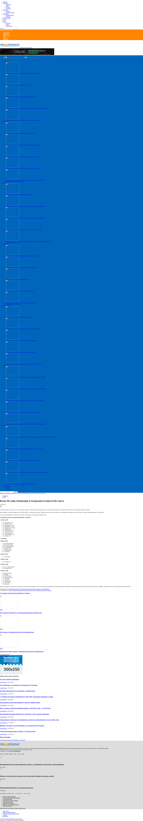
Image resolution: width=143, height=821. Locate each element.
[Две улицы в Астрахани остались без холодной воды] (9, 628)
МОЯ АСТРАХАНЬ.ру (6, 493)
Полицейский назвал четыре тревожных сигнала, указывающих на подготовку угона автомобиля (31, 437)
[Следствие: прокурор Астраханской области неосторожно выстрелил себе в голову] (12, 107)
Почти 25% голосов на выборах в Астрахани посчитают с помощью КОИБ (25, 206)
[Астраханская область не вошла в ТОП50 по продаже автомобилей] (12, 459)
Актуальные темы (7, 799)
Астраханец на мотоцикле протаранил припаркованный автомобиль (23, 328)
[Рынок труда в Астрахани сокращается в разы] (12, 278)
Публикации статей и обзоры (10, 800)
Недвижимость (10, 15)
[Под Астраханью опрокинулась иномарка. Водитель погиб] (12, 351)
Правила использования (9, 812)
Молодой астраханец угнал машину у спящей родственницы (21, 340)
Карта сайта (6, 811)
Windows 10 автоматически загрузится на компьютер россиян (21, 96)
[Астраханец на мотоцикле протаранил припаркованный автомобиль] (12, 327)
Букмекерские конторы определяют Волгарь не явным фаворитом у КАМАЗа (26, 377)
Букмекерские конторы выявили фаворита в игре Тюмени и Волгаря (23, 412)
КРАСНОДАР (3, 808)
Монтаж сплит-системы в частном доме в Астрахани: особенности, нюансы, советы (27, 776)
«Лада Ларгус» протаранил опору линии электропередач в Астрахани (24, 364)
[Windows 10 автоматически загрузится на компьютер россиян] (12, 95)
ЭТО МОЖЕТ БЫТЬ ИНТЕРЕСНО (10, 593)
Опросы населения (8, 802)
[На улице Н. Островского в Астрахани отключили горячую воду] (12, 155)
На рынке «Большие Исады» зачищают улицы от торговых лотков (23, 168)
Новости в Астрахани (8, 803)
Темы (4, 36)
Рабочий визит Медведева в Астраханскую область (19, 194)
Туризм (8, 7)
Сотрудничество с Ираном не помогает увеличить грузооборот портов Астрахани (30, 590)
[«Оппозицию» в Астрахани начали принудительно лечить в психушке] (12, 228)
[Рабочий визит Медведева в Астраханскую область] (12, 193)
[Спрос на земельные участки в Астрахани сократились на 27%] (12, 254)
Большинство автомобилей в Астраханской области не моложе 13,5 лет (24, 448)
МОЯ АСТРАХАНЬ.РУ (7, 819)
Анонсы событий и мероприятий (11, 798)
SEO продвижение (18, 819)
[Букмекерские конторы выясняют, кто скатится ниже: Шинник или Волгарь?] (12, 422)
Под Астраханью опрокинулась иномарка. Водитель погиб (21, 352)
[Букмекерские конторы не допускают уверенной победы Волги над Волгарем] (12, 387)
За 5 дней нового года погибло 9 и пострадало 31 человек (18, 685)
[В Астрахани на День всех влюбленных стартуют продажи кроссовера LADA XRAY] (12, 470)
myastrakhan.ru (3, 682)
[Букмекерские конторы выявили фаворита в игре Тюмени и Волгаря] (12, 411)
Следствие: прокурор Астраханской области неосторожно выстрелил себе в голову (27, 108)
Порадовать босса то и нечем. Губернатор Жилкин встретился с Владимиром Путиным (28, 241)
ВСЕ (7, 181)
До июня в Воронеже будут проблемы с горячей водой (17, 691)
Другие (5, 22)
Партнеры (5, 38)
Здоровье (8, 8)
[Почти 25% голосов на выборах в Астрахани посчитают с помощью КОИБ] (12, 205)
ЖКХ (7, 5)
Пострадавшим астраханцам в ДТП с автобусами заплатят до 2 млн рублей (25, 180)
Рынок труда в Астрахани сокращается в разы (17, 279)
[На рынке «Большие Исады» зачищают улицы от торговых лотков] (12, 167)
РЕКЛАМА (6, 34)
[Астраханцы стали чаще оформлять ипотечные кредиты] (12, 289)
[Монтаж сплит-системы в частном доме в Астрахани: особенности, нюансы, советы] (3, 773)
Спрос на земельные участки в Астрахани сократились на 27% (22, 255)
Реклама (8, 16)
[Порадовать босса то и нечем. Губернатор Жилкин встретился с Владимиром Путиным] (12, 240)
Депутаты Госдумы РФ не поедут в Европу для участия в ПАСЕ (22, 73)
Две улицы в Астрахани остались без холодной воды (17, 632)
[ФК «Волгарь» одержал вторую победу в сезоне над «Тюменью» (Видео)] (12, 399)
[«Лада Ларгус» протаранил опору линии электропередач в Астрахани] (12, 362)
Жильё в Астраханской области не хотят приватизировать (20, 302)
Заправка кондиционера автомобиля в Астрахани (12, 740)
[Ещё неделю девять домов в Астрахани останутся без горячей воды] (9, 647)
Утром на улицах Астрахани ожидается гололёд (18, 85)
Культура (8, 23)
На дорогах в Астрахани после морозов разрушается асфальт (21, 484)
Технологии (9, 26)
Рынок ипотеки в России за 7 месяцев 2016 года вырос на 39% (22, 267)
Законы (8, 11)
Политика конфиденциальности (11, 813)
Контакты (5, 39)
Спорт (4, 19)
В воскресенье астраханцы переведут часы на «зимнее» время (20, 702)
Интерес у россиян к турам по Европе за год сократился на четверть (22, 725)
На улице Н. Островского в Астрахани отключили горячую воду (22, 156)
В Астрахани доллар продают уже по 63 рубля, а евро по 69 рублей (23, 120)
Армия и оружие (10, 12)
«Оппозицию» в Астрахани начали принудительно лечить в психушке (24, 229)
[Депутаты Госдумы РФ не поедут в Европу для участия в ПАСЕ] (12, 72)
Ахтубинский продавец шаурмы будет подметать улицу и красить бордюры (24, 714)
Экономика (6, 14)
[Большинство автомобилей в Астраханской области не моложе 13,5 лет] (12, 447)
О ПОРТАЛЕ (6, 32)
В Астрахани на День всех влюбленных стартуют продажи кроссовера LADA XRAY (27, 472)
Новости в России (7, 806)
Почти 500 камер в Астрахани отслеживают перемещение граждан (23, 145)
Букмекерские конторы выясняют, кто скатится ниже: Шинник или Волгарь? (25, 424)
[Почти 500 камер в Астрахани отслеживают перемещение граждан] (12, 143)
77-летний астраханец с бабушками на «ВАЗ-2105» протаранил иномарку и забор (26, 697)
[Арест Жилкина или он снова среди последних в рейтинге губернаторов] (12, 216)
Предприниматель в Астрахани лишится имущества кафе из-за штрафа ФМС (29, 589)
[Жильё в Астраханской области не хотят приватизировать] (12, 301)
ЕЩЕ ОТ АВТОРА (25, 593)
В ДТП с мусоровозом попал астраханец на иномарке (19, 317)
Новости (5, 1)
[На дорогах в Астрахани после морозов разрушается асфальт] (12, 482)
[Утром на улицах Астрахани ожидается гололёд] (12, 83)
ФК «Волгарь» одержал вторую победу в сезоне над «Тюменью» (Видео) (24, 400)
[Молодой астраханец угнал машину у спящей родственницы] (12, 339)
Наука (7, 24)
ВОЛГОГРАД (22, 808)
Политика (5, 10)
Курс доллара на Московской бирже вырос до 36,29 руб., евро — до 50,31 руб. (25, 708)
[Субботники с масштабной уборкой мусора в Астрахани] (12, 132)
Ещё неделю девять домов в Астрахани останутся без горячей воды (21, 651)
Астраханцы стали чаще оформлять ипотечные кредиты (20, 291)
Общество (5, 3)
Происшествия (7, 18)
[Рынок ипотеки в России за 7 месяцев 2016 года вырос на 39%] (12, 266)
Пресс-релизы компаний (9, 796)
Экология (8, 4)
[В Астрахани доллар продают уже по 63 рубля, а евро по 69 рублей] (12, 118)
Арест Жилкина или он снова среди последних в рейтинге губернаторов (24, 218)
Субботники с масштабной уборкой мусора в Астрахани (20, 133)
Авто (4, 20)
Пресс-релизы (6, 35)
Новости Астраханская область (11, 804)
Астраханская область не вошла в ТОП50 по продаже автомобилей (23, 460)
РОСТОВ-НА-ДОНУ (13, 808)
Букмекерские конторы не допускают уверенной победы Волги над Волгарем (26, 388)
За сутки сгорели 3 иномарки (9, 679)
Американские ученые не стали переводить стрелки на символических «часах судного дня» (29, 720)
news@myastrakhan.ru (15, 751)
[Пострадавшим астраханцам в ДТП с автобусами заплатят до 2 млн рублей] (12, 178)
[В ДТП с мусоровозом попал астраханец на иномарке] (12, 315)
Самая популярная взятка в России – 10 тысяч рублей (17, 731)
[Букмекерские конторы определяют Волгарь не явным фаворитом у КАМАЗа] (12, 375)
